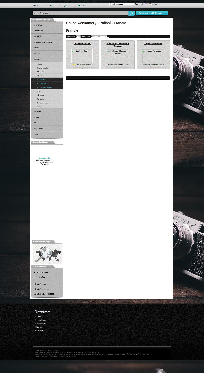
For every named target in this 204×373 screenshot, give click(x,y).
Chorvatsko (41, 72)
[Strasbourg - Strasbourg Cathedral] (117, 63)
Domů (39, 317)
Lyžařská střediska (43, 42)
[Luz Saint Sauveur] (82, 63)
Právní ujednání (40, 330)
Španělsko (40, 107)
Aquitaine (43, 83)
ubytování (38, 128)
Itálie (38, 91)
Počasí (37, 59)
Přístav (37, 111)
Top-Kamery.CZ (49, 350)
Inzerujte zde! (44, 158)
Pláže (36, 53)
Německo (40, 95)
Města (37, 48)
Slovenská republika (44, 103)
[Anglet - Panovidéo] (152, 63)
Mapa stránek (41, 323)
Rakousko (40, 99)
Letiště (37, 36)
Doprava (38, 25)
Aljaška (39, 64)
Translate (153, 4)
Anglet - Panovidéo (153, 43)
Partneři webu (41, 320)
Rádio (36, 117)
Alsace (42, 79)
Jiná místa (38, 31)
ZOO (36, 134)
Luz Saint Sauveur (82, 43)
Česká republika (42, 68)
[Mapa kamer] (47, 264)
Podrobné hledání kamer (150, 13)
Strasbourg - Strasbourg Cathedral (118, 44)
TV (35, 123)
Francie (39, 76)
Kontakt (39, 327)
